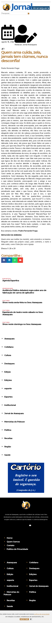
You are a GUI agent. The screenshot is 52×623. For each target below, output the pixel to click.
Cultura (6, 300)
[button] (26, 2)
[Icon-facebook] (22, 525)
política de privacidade (41, 614)
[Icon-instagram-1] (26, 525)
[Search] (28, 13)
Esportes (6, 279)
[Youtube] (30, 525)
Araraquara (7, 288)
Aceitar (24, 619)
